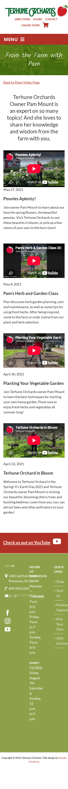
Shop (58, 581)
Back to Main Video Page (21, 82)
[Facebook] (7, 613)
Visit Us (58, 593)
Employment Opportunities (58, 607)
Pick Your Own (58, 624)
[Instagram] (7, 621)
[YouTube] (7, 629)
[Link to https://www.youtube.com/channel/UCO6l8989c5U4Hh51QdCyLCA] (57, 541)
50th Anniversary (58, 640)
